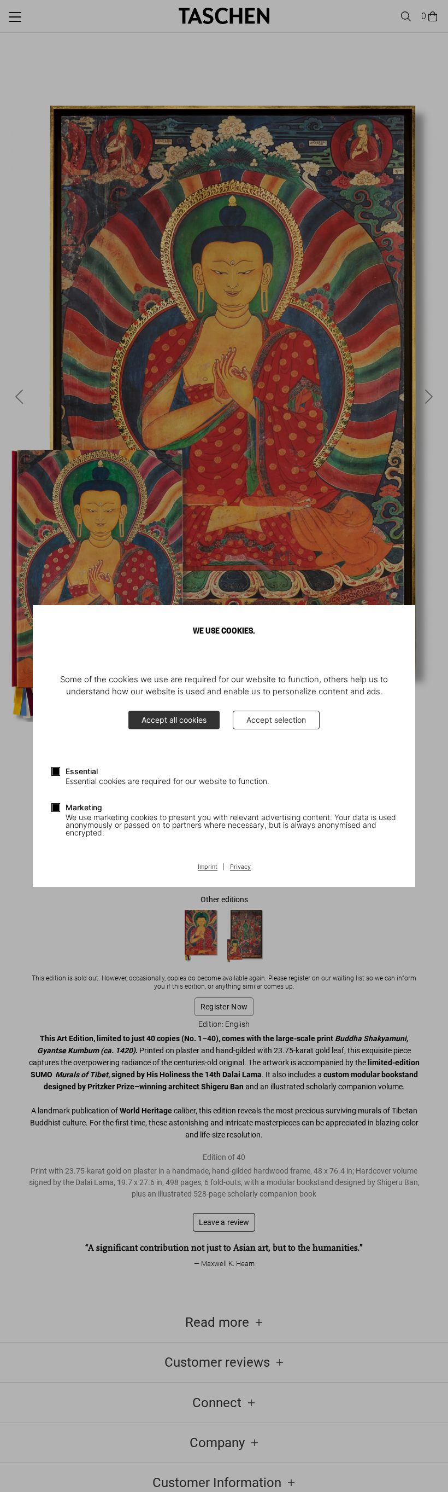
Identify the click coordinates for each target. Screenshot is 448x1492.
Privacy (240, 867)
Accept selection (276, 719)
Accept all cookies (174, 719)
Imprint (207, 867)
